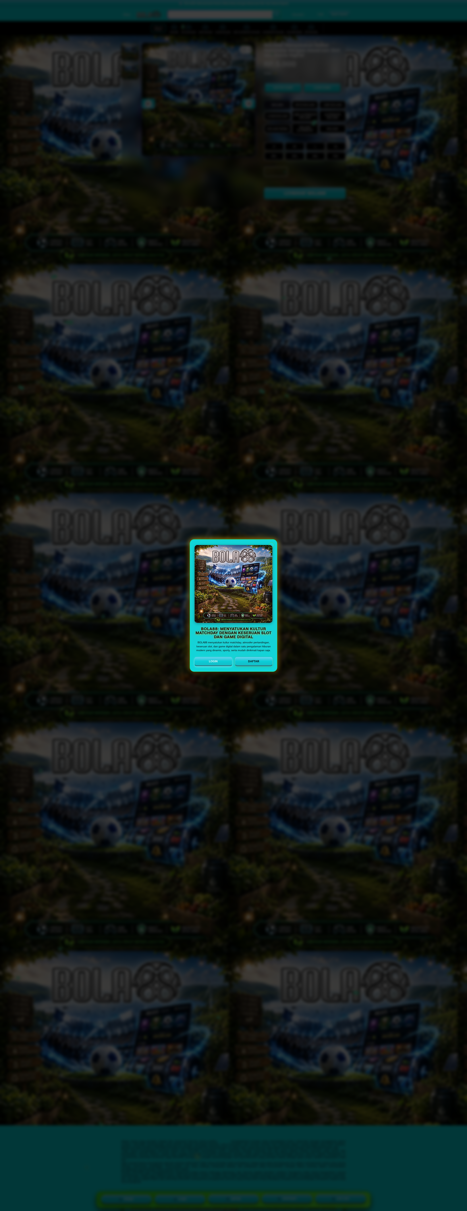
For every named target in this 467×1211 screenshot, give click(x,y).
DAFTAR (253, 661)
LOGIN (213, 661)
